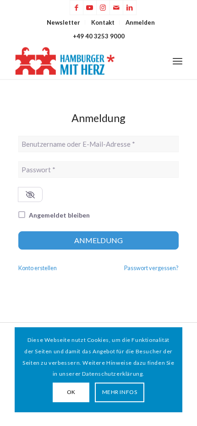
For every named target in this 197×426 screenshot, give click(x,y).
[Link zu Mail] (116, 7)
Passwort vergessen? (151, 268)
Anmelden (140, 22)
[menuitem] (63, 22)
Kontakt (103, 22)
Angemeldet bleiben (59, 215)
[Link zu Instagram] (103, 7)
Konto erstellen (37, 268)
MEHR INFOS (119, 392)
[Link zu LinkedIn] (129, 7)
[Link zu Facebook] (76, 7)
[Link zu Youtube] (89, 7)
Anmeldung (98, 240)
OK (71, 392)
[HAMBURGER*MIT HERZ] (81, 61)
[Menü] (177, 61)
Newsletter (63, 22)
